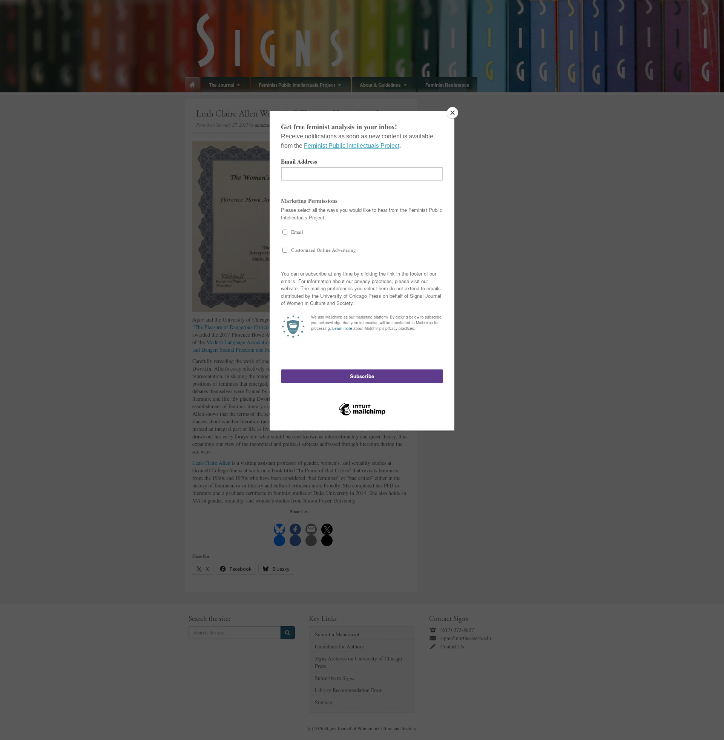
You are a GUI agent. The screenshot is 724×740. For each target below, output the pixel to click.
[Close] (452, 112)
